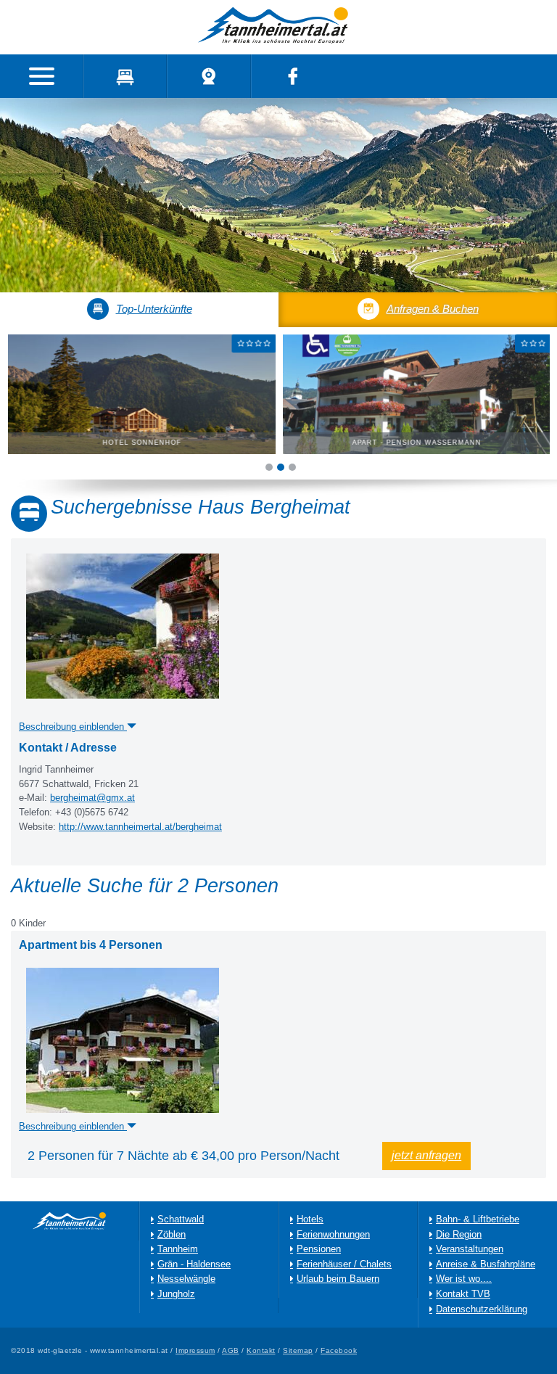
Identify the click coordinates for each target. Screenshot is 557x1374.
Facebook (339, 1350)
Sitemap (298, 1350)
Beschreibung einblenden (73, 1127)
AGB (230, 1350)
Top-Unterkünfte (154, 309)
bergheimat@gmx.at (92, 798)
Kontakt (261, 1350)
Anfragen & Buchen (433, 309)
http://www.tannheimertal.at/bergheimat (140, 827)
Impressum (195, 1350)
